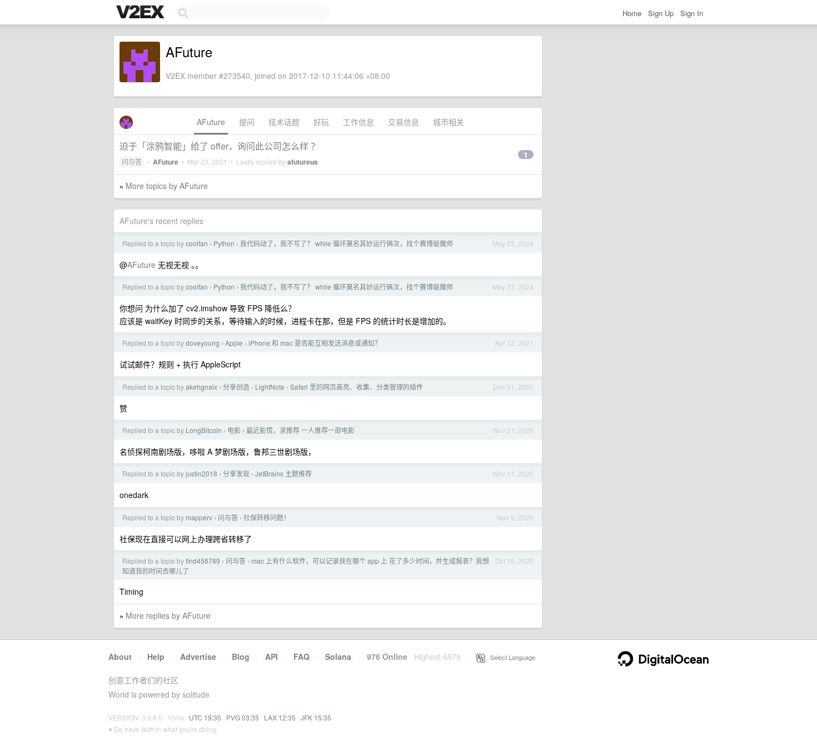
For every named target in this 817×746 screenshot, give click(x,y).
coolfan (197, 243)
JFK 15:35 (316, 717)
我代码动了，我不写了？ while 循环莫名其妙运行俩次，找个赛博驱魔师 (346, 243)
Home (631, 13)
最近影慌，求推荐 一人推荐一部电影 (300, 430)
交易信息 (403, 121)
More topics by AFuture (167, 185)
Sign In (691, 13)
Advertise (198, 656)
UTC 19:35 (205, 717)
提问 (247, 121)
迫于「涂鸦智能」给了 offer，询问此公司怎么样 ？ (219, 146)
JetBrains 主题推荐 (283, 473)
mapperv (199, 517)
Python (224, 243)
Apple (234, 342)
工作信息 (358, 121)
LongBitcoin (204, 430)
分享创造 (236, 386)
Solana (338, 656)
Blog (241, 656)
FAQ (301, 656)
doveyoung (203, 342)
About (120, 656)
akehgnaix (201, 386)
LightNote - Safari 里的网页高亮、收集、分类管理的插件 (339, 386)
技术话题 (284, 121)
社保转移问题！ (266, 517)
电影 (234, 430)
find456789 (203, 560)
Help (156, 656)
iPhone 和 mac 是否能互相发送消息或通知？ (314, 342)
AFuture (211, 121)
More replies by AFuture (168, 615)
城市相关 (448, 121)
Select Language (510, 657)
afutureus (302, 162)
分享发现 (236, 473)
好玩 (321, 121)
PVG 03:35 (242, 717)
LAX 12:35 (280, 717)
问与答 (132, 161)
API (271, 656)
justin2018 (201, 473)
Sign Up (661, 13)
